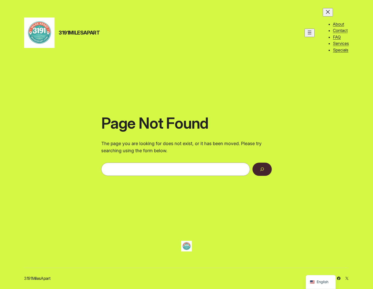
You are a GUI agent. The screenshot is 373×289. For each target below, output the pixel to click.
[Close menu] (328, 12)
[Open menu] (309, 33)
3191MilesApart (79, 33)
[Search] (262, 169)
